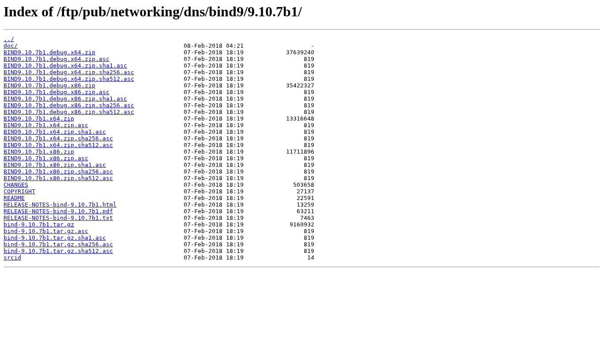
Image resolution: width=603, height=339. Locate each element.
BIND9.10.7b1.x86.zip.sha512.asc (58, 178)
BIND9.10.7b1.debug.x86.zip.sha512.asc (69, 112)
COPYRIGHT (19, 191)
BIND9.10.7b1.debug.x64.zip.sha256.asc (69, 72)
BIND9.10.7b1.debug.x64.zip (49, 52)
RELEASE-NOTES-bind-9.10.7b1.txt (58, 218)
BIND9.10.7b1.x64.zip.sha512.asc (58, 145)
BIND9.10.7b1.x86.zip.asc (46, 158)
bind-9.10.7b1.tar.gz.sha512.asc (58, 251)
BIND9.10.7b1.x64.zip (39, 118)
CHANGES (16, 184)
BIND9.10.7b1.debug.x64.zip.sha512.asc (69, 78)
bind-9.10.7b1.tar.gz (39, 224)
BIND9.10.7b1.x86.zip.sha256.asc (58, 171)
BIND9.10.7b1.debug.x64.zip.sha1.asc (65, 65)
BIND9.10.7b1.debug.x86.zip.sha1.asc (65, 98)
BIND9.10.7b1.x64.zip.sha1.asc (55, 131)
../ (9, 39)
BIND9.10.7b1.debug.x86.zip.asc (56, 92)
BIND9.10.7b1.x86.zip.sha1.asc (55, 165)
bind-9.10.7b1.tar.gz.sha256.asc (58, 244)
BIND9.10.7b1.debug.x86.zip (49, 85)
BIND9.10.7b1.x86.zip (39, 151)
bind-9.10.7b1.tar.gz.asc (46, 231)
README (14, 198)
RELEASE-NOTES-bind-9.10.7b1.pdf (58, 211)
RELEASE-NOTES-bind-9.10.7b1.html (60, 204)
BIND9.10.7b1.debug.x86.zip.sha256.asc (69, 105)
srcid (12, 257)
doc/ (11, 45)
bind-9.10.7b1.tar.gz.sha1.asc (55, 237)
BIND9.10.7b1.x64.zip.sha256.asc (58, 138)
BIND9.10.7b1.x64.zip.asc (46, 125)
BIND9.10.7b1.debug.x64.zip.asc (56, 59)
